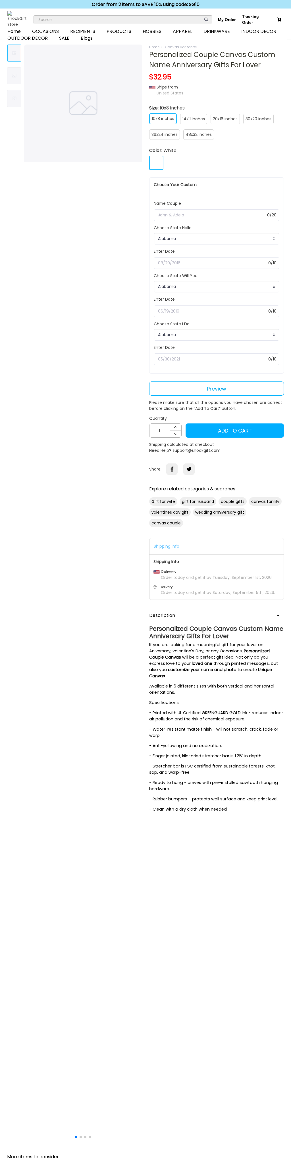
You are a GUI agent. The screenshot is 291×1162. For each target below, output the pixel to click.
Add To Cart (235, 430)
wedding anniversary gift (219, 512)
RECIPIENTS (82, 31)
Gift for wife (163, 501)
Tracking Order (250, 19)
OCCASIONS (45, 31)
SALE (64, 38)
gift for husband (198, 501)
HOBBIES (152, 31)
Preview (216, 388)
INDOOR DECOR (258, 31)
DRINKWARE (216, 31)
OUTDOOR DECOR (27, 38)
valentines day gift (169, 512)
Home (14, 31)
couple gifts (232, 501)
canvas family (265, 501)
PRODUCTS (119, 31)
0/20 (272, 215)
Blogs (87, 38)
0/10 (272, 263)
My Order (227, 19)
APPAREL (182, 31)
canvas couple (166, 523)
